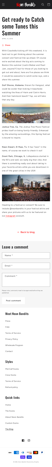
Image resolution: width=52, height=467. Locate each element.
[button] (3, 5)
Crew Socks (10, 375)
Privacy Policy (11, 339)
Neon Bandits (22, 462)
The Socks (10, 411)
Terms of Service (13, 333)
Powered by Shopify (33, 462)
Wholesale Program (14, 345)
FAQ (7, 327)
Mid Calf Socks (12, 369)
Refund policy (11, 387)
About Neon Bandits (14, 417)
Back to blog (28, 232)
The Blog (9, 429)
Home (8, 405)
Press (7, 321)
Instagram (10, 216)
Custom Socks (12, 423)
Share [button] (7, 45)
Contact (9, 351)
